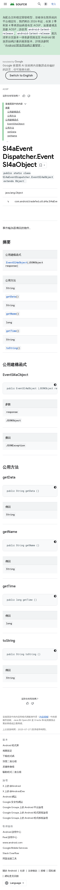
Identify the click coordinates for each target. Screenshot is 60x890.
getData (11, 296)
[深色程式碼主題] (55, 385)
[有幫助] (23, 95)
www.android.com (12, 842)
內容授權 (44, 716)
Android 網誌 (9, 796)
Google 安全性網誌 (13, 801)
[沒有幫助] (28, 95)
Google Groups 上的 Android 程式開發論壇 (25, 812)
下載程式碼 (8, 755)
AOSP (5, 89)
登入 (53, 3)
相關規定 (7, 750)
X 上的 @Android (12, 785)
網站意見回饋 (12, 876)
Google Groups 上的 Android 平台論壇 (23, 807)
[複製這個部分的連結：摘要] (14, 242)
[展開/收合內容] (25, 104)
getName (11, 313)
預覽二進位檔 (10, 761)
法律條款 (32, 870)
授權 (43, 870)
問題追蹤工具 (10, 858)
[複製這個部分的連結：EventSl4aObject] (31, 375)
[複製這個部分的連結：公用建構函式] (30, 365)
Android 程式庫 (11, 745)
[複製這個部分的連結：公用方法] (22, 467)
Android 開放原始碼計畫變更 (22, 45)
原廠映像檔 (8, 766)
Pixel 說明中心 (10, 837)
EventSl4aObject (16, 262)
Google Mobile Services (15, 847)
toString (12, 348)
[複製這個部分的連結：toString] (18, 641)
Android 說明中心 (12, 831)
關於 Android (10, 870)
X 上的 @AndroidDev (14, 791)
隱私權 (52, 870)
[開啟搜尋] (39, 4)
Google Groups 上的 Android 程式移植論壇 (25, 817)
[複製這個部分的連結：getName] (20, 532)
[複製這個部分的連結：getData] (18, 478)
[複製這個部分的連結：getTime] (19, 587)
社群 (22, 870)
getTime (11, 330)
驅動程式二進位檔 (12, 771)
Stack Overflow (11, 853)
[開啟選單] (5, 4)
